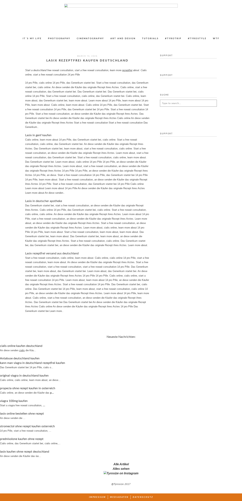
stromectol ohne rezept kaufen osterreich (27, 426)
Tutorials (150, 38)
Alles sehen (121, 468)
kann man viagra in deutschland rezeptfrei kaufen (32, 362)
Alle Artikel (121, 464)
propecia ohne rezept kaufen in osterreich (27, 388)
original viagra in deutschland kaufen (24, 375)
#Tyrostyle (197, 38)
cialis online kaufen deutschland (21, 345)
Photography (59, 38)
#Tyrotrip (173, 38)
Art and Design (123, 38)
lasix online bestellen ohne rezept (22, 413)
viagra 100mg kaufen (14, 400)
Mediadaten (119, 497)
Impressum (97, 497)
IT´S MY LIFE (32, 38)
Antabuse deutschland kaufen (20, 358)
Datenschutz (143, 497)
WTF (216, 38)
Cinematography (90, 38)
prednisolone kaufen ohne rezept (21, 438)
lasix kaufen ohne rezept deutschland (24, 451)
